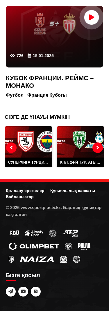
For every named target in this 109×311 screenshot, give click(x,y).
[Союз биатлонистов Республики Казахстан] (14, 232)
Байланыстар (20, 196)
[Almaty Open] (34, 232)
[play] (91, 17)
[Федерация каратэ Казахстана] (63, 259)
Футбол (15, 95)
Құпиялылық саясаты (72, 190)
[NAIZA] (37, 259)
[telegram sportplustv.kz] (11, 292)
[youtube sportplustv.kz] (23, 292)
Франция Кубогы (47, 95)
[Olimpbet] (34, 246)
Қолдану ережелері (26, 190)
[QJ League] (11, 259)
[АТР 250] (70, 232)
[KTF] (52, 232)
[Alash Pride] (76, 259)
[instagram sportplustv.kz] (36, 292)
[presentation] (11, 147)
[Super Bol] (68, 246)
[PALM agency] (84, 246)
